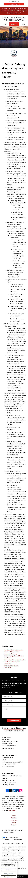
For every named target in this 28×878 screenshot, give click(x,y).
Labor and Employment (11, 652)
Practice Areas (7, 646)
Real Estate (7, 668)
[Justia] (17, 790)
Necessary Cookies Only (8, 873)
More (23, 24)
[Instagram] (20, 790)
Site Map (14, 822)
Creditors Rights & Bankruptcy (13, 650)
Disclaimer (14, 818)
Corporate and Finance (11, 666)
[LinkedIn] (14, 790)
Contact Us (14, 24)
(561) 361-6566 (11, 782)
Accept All (8, 869)
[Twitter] (10, 790)
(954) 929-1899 (11, 764)
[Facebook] (7, 790)
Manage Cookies (17, 839)
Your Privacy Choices (12, 837)
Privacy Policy (14, 820)
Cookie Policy (7, 839)
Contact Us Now (14, 2)
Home (4, 24)
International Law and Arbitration (14, 660)
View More (11, 810)
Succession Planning (10, 654)
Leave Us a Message (14, 692)
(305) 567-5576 (11, 746)
